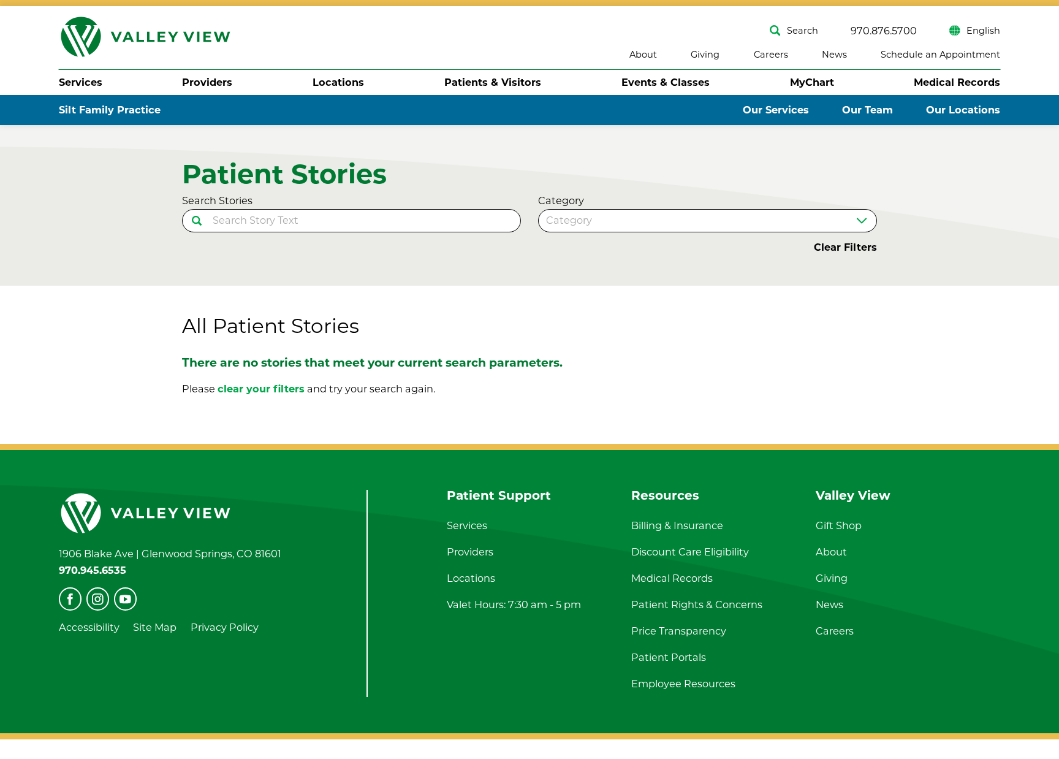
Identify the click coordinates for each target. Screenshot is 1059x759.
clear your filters (261, 389)
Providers (207, 82)
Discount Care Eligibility (690, 552)
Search (802, 30)
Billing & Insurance (677, 525)
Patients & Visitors (492, 82)
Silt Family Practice (110, 110)
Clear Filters (845, 247)
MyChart (812, 82)
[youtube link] (125, 598)
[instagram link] (97, 598)
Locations (338, 82)
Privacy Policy (225, 627)
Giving (705, 54)
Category (561, 200)
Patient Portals (668, 657)
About (643, 54)
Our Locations (963, 110)
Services (80, 82)
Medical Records (957, 82)
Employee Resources (683, 683)
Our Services (776, 110)
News (834, 54)
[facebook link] (70, 598)
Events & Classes (665, 82)
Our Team (867, 110)
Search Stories (217, 200)
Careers (771, 54)
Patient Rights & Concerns (696, 604)
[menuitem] (80, 82)
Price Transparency (678, 631)
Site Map (154, 627)
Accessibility (89, 627)
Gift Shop (839, 525)
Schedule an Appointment (940, 54)
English (983, 30)
